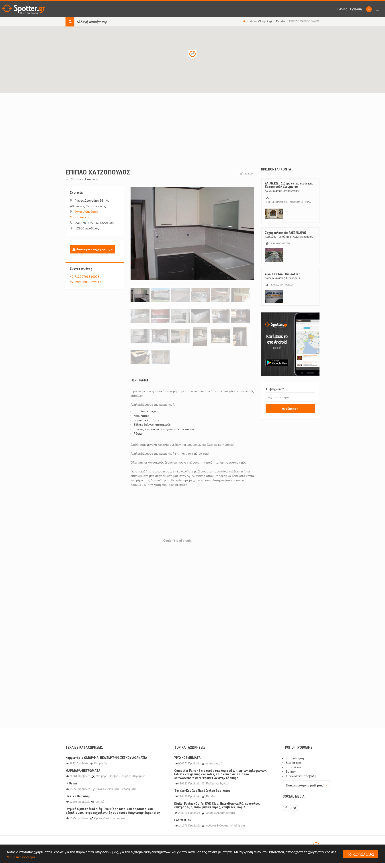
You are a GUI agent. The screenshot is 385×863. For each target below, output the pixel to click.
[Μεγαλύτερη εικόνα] (192, 233)
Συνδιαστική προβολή (301, 776)
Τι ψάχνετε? (275, 389)
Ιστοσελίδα (293, 767)
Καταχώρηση (295, 758)
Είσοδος (342, 9)
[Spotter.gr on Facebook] (287, 808)
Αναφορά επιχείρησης (93, 249)
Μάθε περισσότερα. (21, 857)
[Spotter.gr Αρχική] (23, 9)
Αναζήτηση (290, 408)
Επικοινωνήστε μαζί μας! (305, 785)
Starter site (293, 762)
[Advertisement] (192, 126)
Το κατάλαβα (360, 854)
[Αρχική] (244, 21)
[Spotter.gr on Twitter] (295, 808)
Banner (291, 771)
